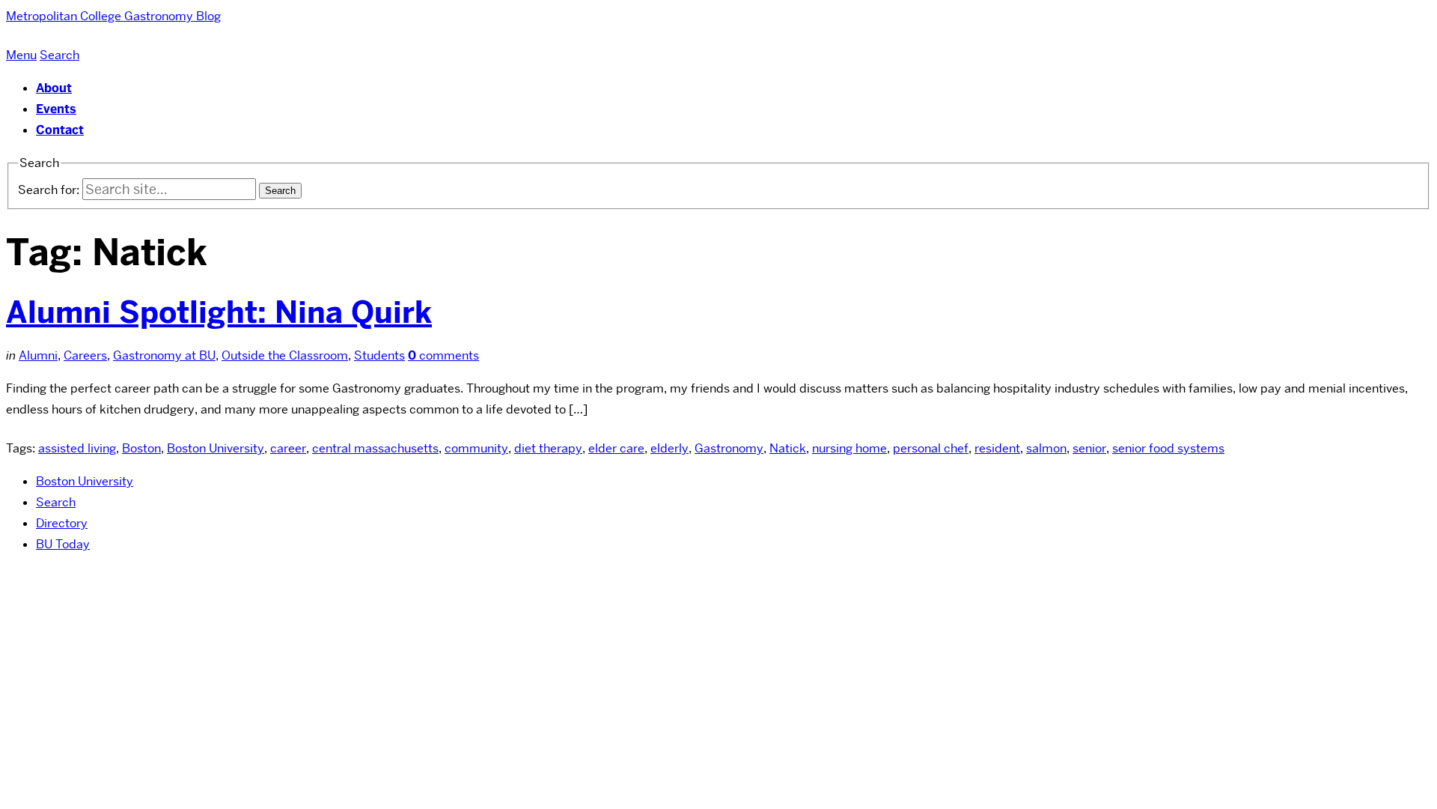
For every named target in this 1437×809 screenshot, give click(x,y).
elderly (669, 448)
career (288, 448)
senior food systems (1168, 448)
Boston (141, 448)
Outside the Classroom (285, 355)
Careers (85, 355)
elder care (616, 448)
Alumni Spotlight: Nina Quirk (219, 312)
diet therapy (548, 448)
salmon (1046, 448)
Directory (62, 523)
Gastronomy (729, 448)
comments (443, 355)
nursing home (849, 448)
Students (379, 355)
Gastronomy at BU (164, 355)
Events (56, 109)
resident (997, 448)
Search (56, 502)
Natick (787, 448)
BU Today (63, 544)
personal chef (930, 448)
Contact (60, 130)
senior (1089, 448)
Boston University (215, 448)
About (54, 88)
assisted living (77, 448)
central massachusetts (375, 448)
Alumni (38, 355)
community (476, 448)
